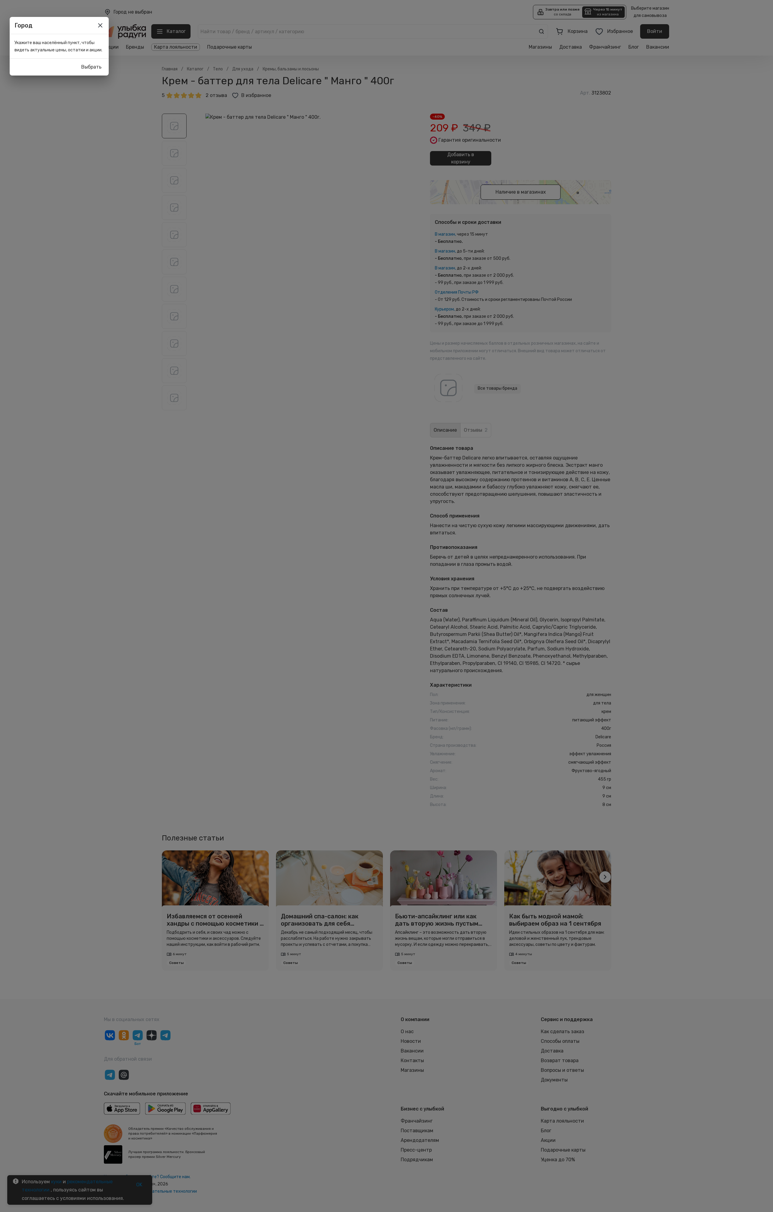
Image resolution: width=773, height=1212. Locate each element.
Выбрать (91, 67)
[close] (100, 25)
